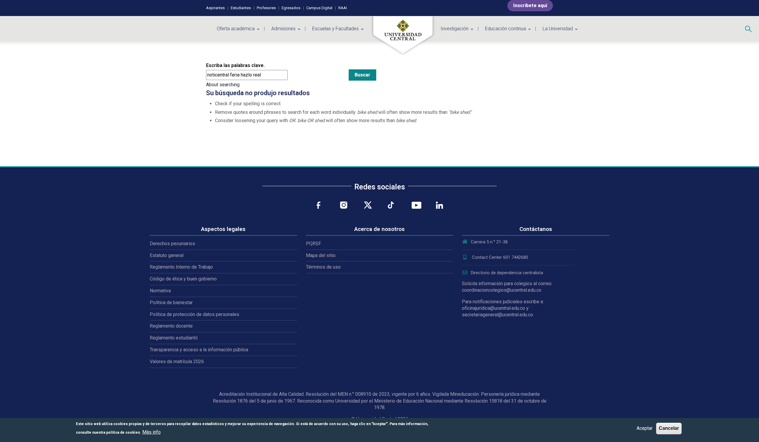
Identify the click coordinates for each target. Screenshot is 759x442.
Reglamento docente (171, 326)
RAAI (342, 8)
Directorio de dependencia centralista (507, 272)
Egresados (291, 8)
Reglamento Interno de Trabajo (181, 267)
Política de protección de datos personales (194, 314)
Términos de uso (323, 267)
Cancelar (669, 428)
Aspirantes (215, 8)
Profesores (266, 8)
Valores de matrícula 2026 (177, 361)
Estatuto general (167, 255)
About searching (223, 84)
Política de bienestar (171, 302)
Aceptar (645, 428)
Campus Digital (319, 8)
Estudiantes (241, 8)
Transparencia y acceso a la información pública (199, 349)
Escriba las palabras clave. (235, 65)
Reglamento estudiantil (173, 338)
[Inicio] (403, 35)
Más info (151, 432)
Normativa (160, 290)
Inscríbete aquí (530, 5)
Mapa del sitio (321, 255)
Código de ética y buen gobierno (183, 279)
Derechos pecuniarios (172, 243)
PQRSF (313, 243)
